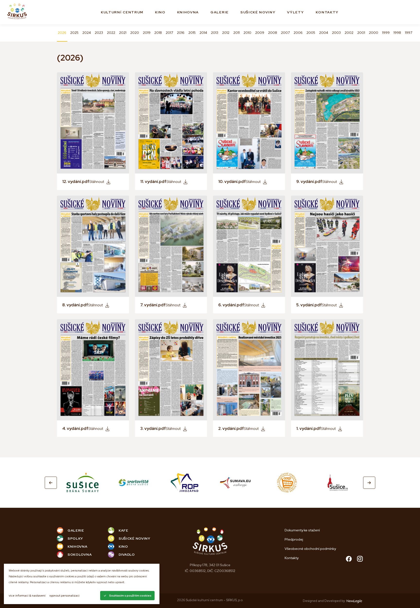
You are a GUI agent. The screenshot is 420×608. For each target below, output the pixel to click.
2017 (169, 32)
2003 (336, 32)
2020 (134, 32)
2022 (111, 32)
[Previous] (51, 483)
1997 (408, 32)
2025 (74, 32)
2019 (146, 32)
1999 (386, 32)
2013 (214, 32)
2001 (361, 32)
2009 (259, 32)
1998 (397, 32)
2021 (122, 32)
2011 (236, 32)
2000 (373, 32)
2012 (225, 32)
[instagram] (360, 559)
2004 (323, 32)
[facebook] (349, 559)
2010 (247, 32)
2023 (99, 32)
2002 (349, 32)
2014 (203, 32)
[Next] (369, 483)
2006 (298, 32)
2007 (285, 32)
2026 (62, 32)
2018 (158, 32)
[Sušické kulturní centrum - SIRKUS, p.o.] (17, 12)
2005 (310, 32)
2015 (192, 32)
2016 (180, 32)
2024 (86, 32)
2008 (272, 32)
